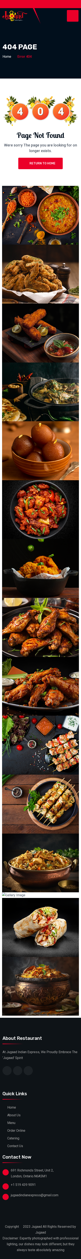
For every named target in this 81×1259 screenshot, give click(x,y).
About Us (14, 1115)
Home (6, 57)
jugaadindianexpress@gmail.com (34, 1195)
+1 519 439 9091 (23, 1185)
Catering (13, 1138)
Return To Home (42, 163)
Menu (11, 1123)
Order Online (16, 1131)
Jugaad (36, 1227)
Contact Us (15, 1146)
